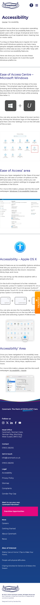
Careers (5, 523)
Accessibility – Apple (18, 370)
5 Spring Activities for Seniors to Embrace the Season (19, 567)
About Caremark (9, 534)
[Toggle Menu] (36, 5)
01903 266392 (8, 448)
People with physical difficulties (13, 560)
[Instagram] (3, 422)
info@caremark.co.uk (11, 458)
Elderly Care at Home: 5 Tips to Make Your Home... (17, 553)
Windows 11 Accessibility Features (23, 191)
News (4, 539)
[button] (37, 303)
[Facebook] (16, 422)
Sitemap (5, 483)
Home (4, 22)
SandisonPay (17, 601)
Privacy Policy (8, 478)
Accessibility (7, 473)
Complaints (7, 488)
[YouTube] (20, 422)
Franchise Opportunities (14, 511)
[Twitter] (7, 422)
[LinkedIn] (11, 422)
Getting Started (9, 529)
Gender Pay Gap (9, 494)
